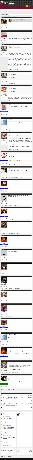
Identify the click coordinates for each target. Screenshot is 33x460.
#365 (31, 235)
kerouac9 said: (10, 32)
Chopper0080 (6, 450)
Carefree (6, 260)
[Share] (30, 17)
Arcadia (6, 316)
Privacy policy (27, 458)
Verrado (6, 288)
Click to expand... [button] (20, 79)
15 (8, 389)
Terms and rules (24, 458)
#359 (31, 151)
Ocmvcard (11, 451)
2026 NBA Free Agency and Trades (7, 418)
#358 (31, 132)
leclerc (13, 451)
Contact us (20, 458)
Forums (2, 6)
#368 (31, 276)
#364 (31, 221)
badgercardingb (13, 450)
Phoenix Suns (4, 446)
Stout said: (10, 104)
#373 (31, 347)
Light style (2, 458)
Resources (10, 6)
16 (9, 389)
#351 (31, 17)
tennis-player (2, 450)
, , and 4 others (14, 69)
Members (15, 6)
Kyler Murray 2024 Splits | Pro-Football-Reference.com (18, 19)
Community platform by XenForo (7, 459)
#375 (31, 374)
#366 (31, 249)
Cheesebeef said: (11, 362)
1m (8, 379)
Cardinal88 (2, 451)
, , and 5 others (14, 205)
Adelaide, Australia (5, 233)
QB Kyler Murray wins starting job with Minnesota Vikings (10, 397)
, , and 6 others (14, 219)
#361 (31, 179)
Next (15, 389)
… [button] (4, 389)
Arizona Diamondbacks (5, 442)
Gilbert (6, 42)
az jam (8, 451)
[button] (3, 6)
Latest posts (3, 413)
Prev (2, 389)
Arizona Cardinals (5, 422)
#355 (31, 85)
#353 (31, 44)
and (12, 83)
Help (30, 458)
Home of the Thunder (5, 164)
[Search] (31, 6)
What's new (6, 6)
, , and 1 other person (16, 100)
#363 (31, 207)
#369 (31, 290)
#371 (31, 318)
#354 (31, 71)
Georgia (6, 205)
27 (13, 389)
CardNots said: (10, 119)
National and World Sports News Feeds (13, 395)
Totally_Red (9, 450)
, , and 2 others (13, 149)
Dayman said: (10, 46)
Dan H (7, 451)
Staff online (19, 413)
